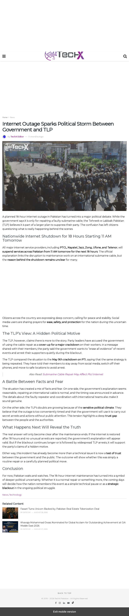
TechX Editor (17, 136)
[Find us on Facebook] (56, 603)
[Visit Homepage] (64, 56)
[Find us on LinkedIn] (64, 603)
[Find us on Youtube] (68, 603)
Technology (15, 494)
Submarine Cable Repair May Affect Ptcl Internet (73, 374)
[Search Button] (125, 56)
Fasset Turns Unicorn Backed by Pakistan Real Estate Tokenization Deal (59, 508)
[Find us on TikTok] (73, 603)
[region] (64, 25)
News (12, 117)
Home (4, 117)
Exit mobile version (64, 611)
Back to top (64, 593)
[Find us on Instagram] (60, 603)
